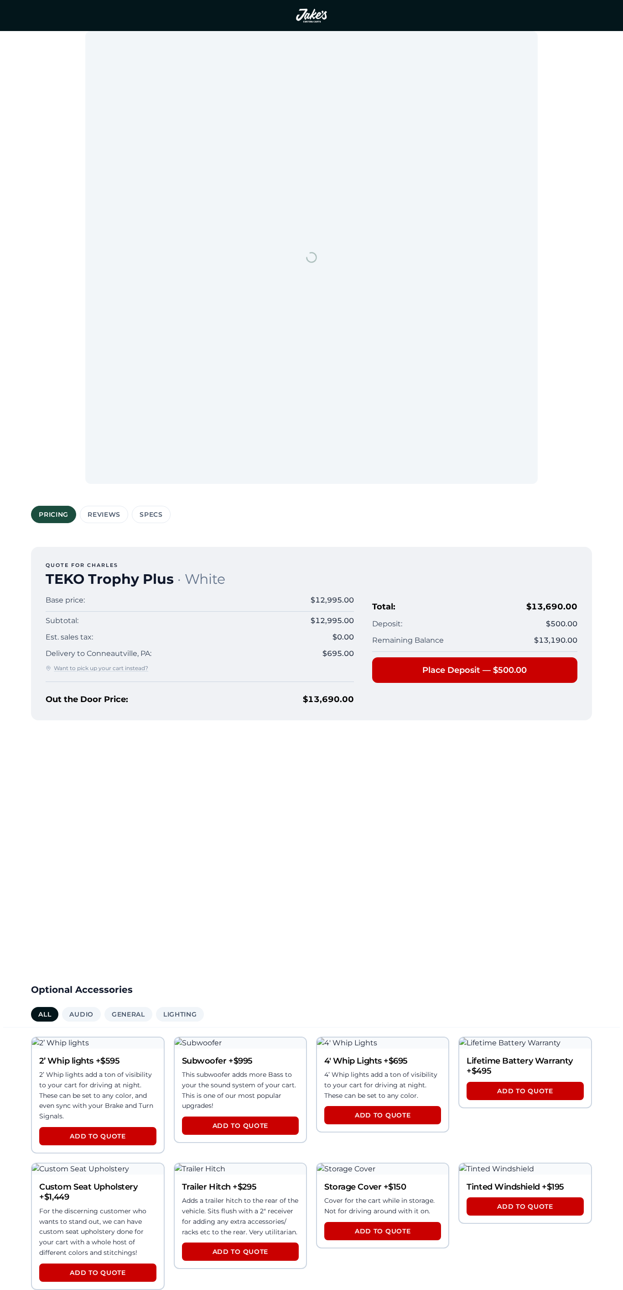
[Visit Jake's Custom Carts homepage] (311, 15)
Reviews (104, 514)
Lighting (180, 1014)
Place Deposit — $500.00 (474, 670)
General (128, 1014)
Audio (81, 1014)
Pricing (53, 514)
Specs (151, 514)
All (44, 1014)
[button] (97, 1095)
